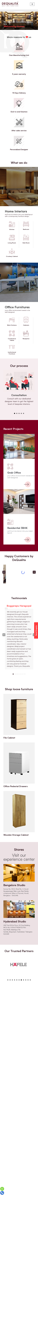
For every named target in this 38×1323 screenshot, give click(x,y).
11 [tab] (30, 964)
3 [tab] (19, 413)
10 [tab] (28, 964)
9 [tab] (25, 964)
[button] (34, 564)
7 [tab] (21, 964)
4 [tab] (21, 413)
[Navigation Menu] (32, 4)
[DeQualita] (10, 4)
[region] (19, 21)
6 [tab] (19, 964)
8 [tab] (23, 964)
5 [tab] (23, 413)
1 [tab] (14, 413)
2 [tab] (16, 413)
